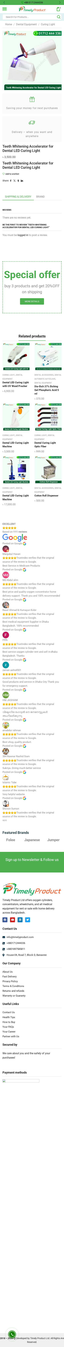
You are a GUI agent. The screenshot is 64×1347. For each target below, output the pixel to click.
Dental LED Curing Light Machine (15, 444)
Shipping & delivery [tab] (18, 196)
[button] (4, 2)
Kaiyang (53, 840)
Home (8, 24)
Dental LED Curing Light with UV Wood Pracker (15, 384)
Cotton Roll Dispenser (46, 495)
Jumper (32, 840)
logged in (23, 235)
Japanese (11, 840)
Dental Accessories (43, 375)
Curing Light (48, 24)
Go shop (56, 2)
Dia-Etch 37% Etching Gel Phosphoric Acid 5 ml (46, 390)
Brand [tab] (40, 196)
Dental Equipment (26, 24)
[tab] (18, 196)
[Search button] (58, 17)
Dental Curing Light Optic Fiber (45, 444)
